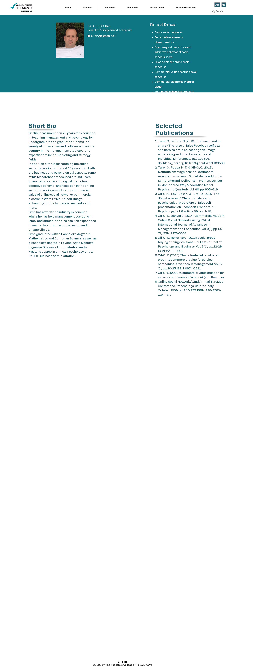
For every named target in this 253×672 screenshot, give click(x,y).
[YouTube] (125, 662)
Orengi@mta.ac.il (104, 35)
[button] (67, 7)
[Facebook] (122, 662)
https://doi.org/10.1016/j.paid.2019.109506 (194, 163)
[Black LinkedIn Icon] (119, 662)
